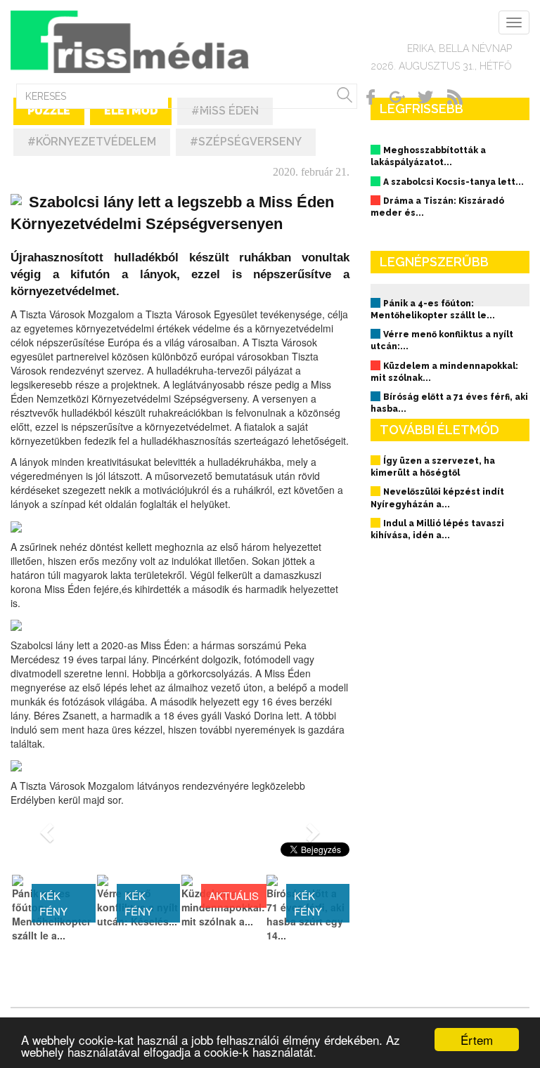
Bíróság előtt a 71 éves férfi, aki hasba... (449, 403)
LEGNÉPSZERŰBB (434, 261)
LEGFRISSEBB (421, 108)
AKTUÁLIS (234, 895)
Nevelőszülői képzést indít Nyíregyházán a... (437, 498)
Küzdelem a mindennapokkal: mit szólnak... (444, 372)
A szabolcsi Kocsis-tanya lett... (453, 182)
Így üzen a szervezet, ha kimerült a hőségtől (433, 467)
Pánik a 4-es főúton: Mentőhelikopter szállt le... (433, 309)
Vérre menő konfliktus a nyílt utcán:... (442, 340)
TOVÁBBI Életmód (439, 429)
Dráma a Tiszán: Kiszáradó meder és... (437, 207)
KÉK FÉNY (53, 903)
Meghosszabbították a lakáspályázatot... (428, 156)
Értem (477, 1039)
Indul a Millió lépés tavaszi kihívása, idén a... (437, 529)
